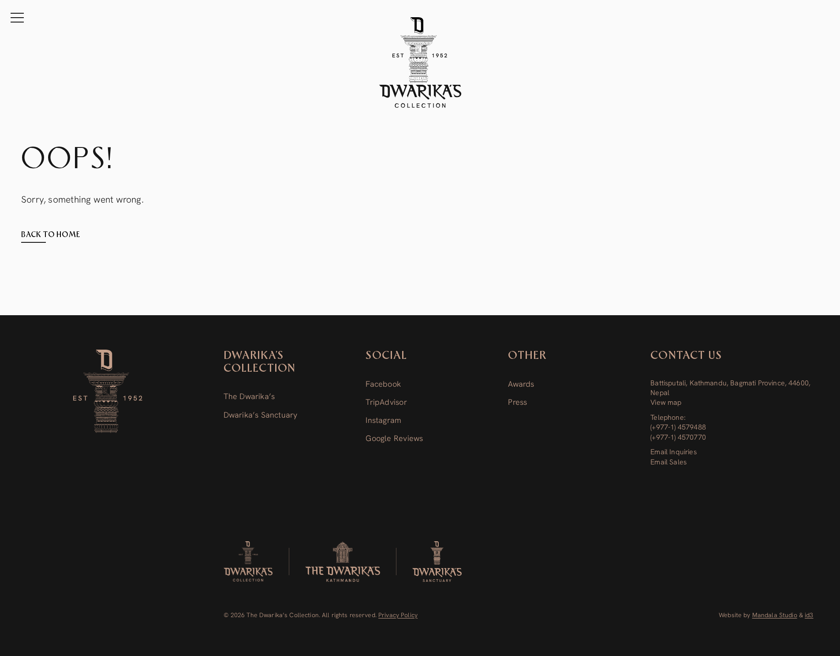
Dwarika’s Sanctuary (261, 415)
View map (665, 402)
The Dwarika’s (249, 396)
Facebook (383, 384)
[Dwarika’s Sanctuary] (437, 561)
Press (517, 402)
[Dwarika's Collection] (248, 561)
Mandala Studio (774, 615)
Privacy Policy (398, 615)
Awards (521, 384)
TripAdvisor (386, 402)
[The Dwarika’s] (343, 561)
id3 (809, 615)
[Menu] (17, 17)
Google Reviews (394, 438)
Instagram (383, 420)
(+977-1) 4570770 (678, 437)
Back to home (50, 234)
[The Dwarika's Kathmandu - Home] (420, 62)
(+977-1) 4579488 (678, 427)
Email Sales (668, 462)
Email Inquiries (673, 451)
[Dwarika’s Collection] (108, 391)
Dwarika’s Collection (260, 362)
